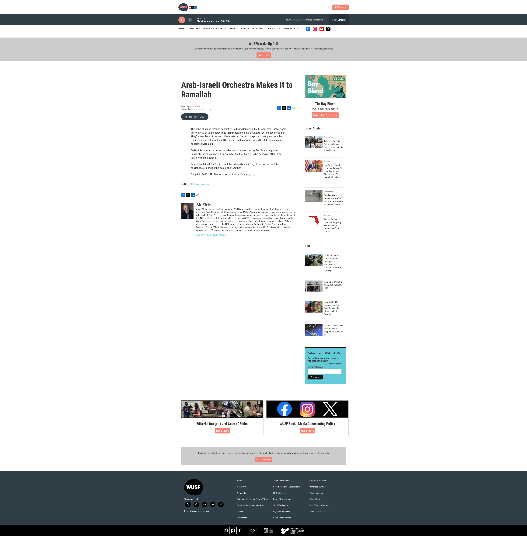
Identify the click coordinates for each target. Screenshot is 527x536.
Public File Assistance (282, 499)
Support (273, 28)
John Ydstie (195, 106)
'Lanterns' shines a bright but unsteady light (333, 285)
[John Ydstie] (187, 211)
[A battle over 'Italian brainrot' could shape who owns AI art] (314, 330)
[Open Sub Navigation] (186, 28)
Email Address (316, 367)
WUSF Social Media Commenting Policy (307, 424)
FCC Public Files (280, 493)
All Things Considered (199, 184)
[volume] (190, 20)
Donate (341, 7)
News (181, 28)
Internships (242, 518)
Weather (195, 28)
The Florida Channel (281, 481)
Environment (329, 191)
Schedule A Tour (316, 512)
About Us (241, 481)
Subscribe (263, 55)
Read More (222, 430)
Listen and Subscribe (325, 115)
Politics (327, 161)
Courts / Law (329, 137)
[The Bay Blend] (325, 86)
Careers (240, 512)
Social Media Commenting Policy (251, 505)
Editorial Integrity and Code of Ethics (222, 424)
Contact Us (242, 487)
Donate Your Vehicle (282, 518)
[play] (182, 20)
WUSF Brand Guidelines (319, 505)
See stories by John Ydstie (211, 234)
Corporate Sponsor (317, 481)
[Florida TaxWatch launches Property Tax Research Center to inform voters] (314, 220)
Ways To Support (316, 493)
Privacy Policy (315, 499)
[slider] (194, 19)
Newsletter (242, 493)
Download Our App (317, 487)
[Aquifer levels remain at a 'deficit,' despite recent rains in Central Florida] (314, 196)
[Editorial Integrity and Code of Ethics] (222, 409)
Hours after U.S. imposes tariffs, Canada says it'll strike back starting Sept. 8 (333, 308)
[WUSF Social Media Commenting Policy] (307, 409)
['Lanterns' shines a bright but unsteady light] (314, 286)
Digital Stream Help (281, 512)
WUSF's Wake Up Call (263, 44)
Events (245, 28)
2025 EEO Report (280, 505)
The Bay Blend (325, 104)
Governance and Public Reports (286, 487)
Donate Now (263, 459)
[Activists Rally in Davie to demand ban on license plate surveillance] (314, 142)
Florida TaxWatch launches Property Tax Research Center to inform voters (332, 225)
